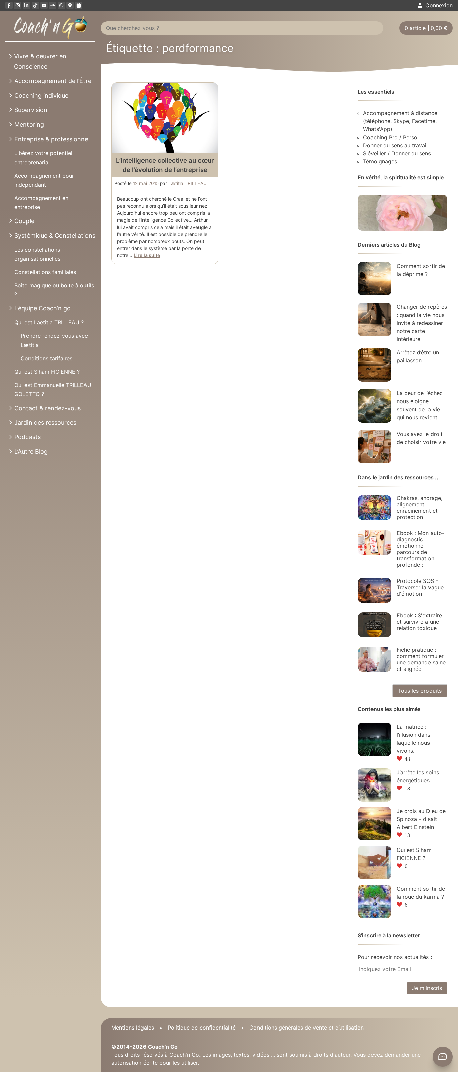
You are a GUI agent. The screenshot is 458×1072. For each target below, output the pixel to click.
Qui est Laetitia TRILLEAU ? (49, 322)
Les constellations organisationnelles (37, 254)
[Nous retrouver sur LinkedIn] (26, 5)
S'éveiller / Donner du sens (397, 153)
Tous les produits (420, 690)
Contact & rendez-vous (47, 408)
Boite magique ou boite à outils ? (54, 290)
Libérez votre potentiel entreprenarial (43, 157)
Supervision (30, 109)
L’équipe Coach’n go (42, 308)
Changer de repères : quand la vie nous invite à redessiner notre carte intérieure (422, 322)
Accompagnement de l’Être (52, 80)
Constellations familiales (45, 272)
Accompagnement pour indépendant (44, 180)
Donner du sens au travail (395, 145)
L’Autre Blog (31, 451)
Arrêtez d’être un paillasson (418, 356)
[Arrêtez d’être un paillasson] (374, 365)
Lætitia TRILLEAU (187, 183)
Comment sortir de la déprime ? (421, 270)
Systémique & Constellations (54, 235)
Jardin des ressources (45, 422)
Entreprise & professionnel (52, 139)
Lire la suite (147, 255)
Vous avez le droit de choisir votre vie (421, 438)
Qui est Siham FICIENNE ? (47, 371)
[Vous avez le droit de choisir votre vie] (374, 446)
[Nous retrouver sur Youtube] (44, 5)
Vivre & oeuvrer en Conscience (40, 61)
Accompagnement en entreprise (41, 202)
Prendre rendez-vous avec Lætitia (54, 340)
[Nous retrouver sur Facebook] (9, 5)
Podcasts (27, 436)
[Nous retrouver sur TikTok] (35, 5)
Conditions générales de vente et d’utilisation (306, 1027)
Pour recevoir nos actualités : (395, 957)
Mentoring (29, 124)
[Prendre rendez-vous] (78, 5)
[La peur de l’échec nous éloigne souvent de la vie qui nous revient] (374, 406)
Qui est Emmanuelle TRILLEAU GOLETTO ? (52, 389)
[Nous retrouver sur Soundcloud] (52, 5)
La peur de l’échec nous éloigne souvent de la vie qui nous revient (420, 405)
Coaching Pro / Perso (390, 137)
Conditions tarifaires (46, 358)
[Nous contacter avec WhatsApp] (61, 5)
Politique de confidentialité (202, 1027)
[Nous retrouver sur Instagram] (17, 5)
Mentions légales (132, 1027)
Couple (24, 221)
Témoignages (380, 161)
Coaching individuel (42, 95)
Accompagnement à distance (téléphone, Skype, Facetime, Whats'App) (400, 121)
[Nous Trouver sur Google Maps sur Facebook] (70, 5)
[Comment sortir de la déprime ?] (374, 278)
